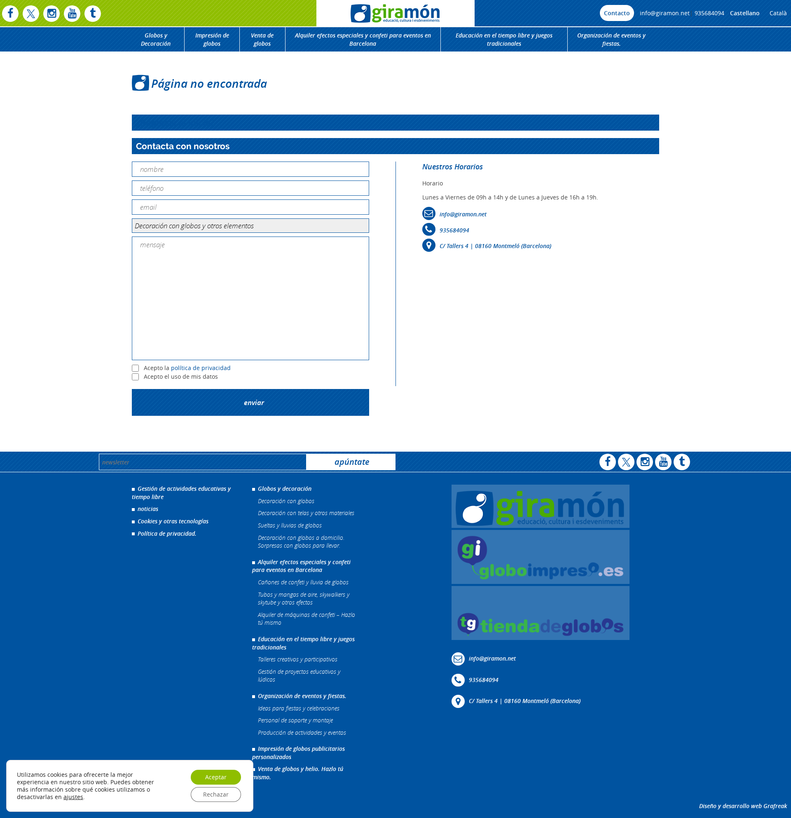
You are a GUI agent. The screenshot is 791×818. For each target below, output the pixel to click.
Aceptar (216, 777)
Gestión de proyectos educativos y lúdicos (299, 676)
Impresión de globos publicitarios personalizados (298, 753)
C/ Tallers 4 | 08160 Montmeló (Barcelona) (495, 246)
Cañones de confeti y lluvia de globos (303, 582)
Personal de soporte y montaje (295, 720)
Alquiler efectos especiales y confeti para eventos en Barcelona (363, 39)
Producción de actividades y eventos (302, 732)
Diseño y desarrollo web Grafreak (743, 806)
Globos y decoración (284, 488)
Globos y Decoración (156, 39)
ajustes (73, 797)
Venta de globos (262, 39)
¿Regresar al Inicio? (175, 122)
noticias (148, 509)
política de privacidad (201, 368)
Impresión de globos (212, 39)
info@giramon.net (665, 13)
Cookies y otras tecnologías (173, 521)
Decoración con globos (286, 501)
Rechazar (216, 794)
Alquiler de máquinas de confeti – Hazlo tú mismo (306, 619)
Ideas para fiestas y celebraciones (298, 708)
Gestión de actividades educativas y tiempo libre (181, 493)
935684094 (709, 13)
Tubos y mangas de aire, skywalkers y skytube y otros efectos (303, 599)
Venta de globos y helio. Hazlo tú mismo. (297, 773)
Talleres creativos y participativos (297, 659)
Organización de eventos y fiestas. (611, 39)
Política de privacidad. (167, 533)
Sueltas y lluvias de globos (290, 525)
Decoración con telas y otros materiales (306, 513)
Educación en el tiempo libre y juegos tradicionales (504, 39)
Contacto (617, 13)
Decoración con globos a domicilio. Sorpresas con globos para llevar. (301, 542)
